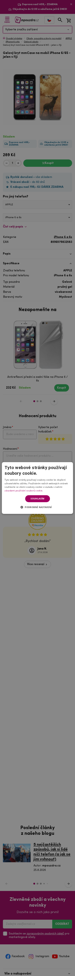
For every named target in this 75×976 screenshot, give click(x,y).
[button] (37, 507)
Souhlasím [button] (37, 498)
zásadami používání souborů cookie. (24, 490)
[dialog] (37, 488)
